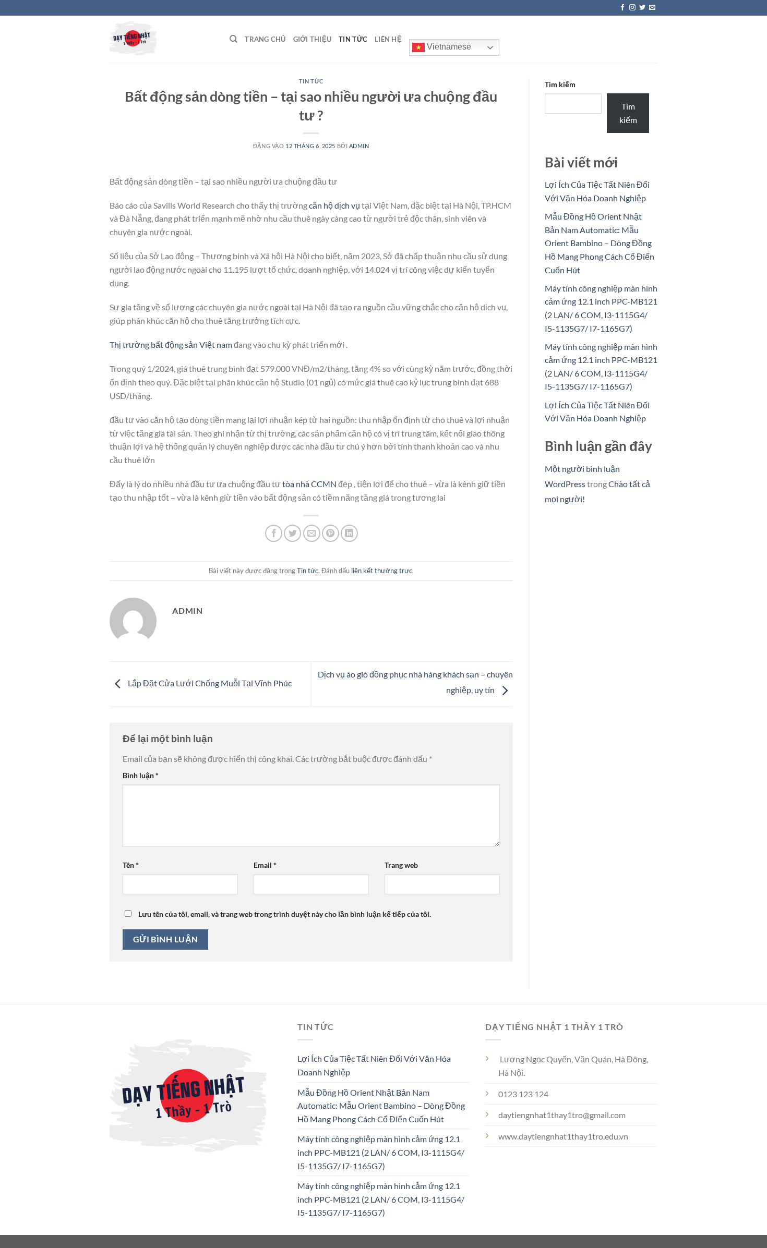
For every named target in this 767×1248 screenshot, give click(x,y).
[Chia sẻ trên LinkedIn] (349, 533)
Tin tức (353, 39)
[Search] (233, 39)
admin (359, 145)
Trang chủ (265, 39)
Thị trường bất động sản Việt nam (171, 344)
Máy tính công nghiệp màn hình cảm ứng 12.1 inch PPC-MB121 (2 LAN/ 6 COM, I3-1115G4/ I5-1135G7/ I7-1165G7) (380, 1152)
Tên (131, 865)
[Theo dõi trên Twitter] (642, 7)
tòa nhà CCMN (309, 484)
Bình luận (141, 775)
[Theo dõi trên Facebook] (622, 7)
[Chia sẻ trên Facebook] (273, 533)
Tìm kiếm (560, 84)
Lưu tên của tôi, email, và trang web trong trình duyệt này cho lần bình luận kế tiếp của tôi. (284, 914)
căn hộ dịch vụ (334, 205)
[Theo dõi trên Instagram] (632, 7)
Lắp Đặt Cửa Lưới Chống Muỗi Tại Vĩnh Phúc (209, 683)
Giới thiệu (312, 39)
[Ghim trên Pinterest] (330, 533)
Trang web (401, 865)
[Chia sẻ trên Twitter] (292, 533)
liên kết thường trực (381, 570)
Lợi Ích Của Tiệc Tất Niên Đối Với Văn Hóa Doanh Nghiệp (374, 1065)
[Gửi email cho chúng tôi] (652, 7)
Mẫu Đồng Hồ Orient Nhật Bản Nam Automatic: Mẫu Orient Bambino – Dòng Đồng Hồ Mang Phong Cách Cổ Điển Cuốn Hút (599, 242)
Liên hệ (388, 39)
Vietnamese (448, 46)
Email (265, 865)
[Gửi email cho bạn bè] (311, 533)
